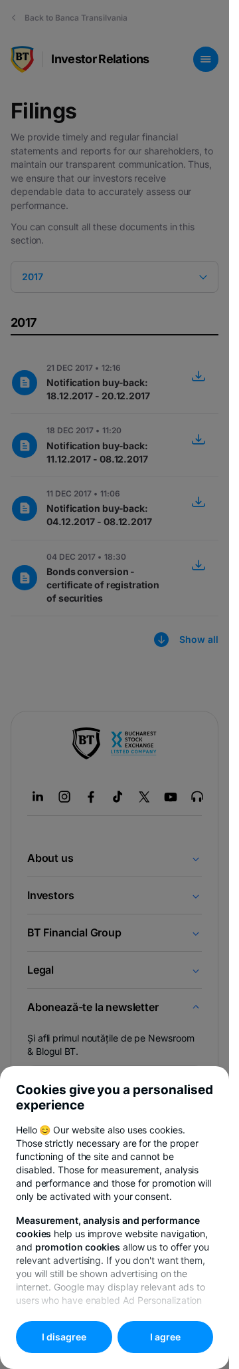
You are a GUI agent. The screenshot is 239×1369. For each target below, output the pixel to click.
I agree (165, 1336)
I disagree (64, 1336)
